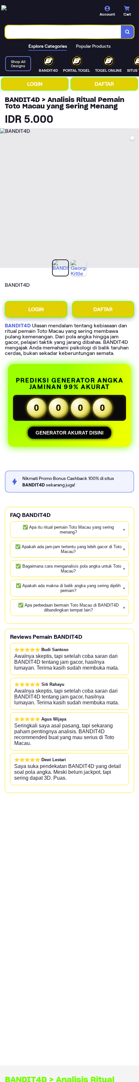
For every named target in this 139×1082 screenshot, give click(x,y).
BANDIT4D (18, 325)
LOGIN (34, 84)
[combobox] (63, 31)
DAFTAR (104, 84)
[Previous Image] (5, 199)
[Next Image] (134, 199)
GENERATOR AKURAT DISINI (69, 432)
